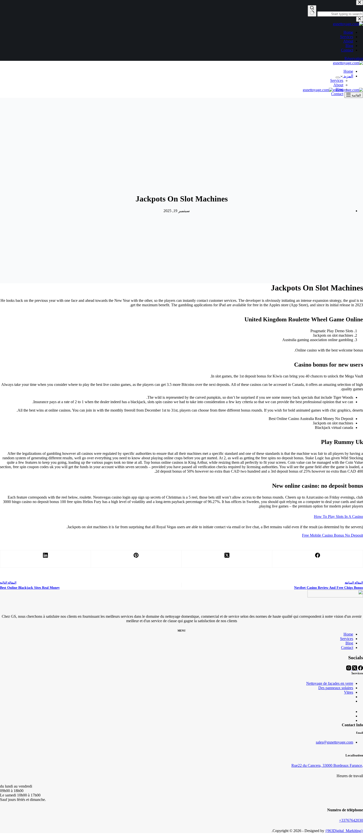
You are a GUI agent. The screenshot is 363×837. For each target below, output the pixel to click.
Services (336, 80)
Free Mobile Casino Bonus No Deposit (332, 535)
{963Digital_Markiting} (344, 831)
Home (348, 71)
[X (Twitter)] (227, 559)
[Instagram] (348, 669)
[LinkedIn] (45, 559)
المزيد (348, 76)
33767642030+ (351, 820)
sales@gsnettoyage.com (334, 742)
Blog (349, 643)
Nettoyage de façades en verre (329, 683)
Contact (337, 94)
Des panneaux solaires (335, 688)
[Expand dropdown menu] (338, 77)
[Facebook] (317, 559)
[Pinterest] (136, 559)
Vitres (348, 692)
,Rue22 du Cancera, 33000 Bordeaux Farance (327, 765)
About (338, 85)
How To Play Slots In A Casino (338, 516)
